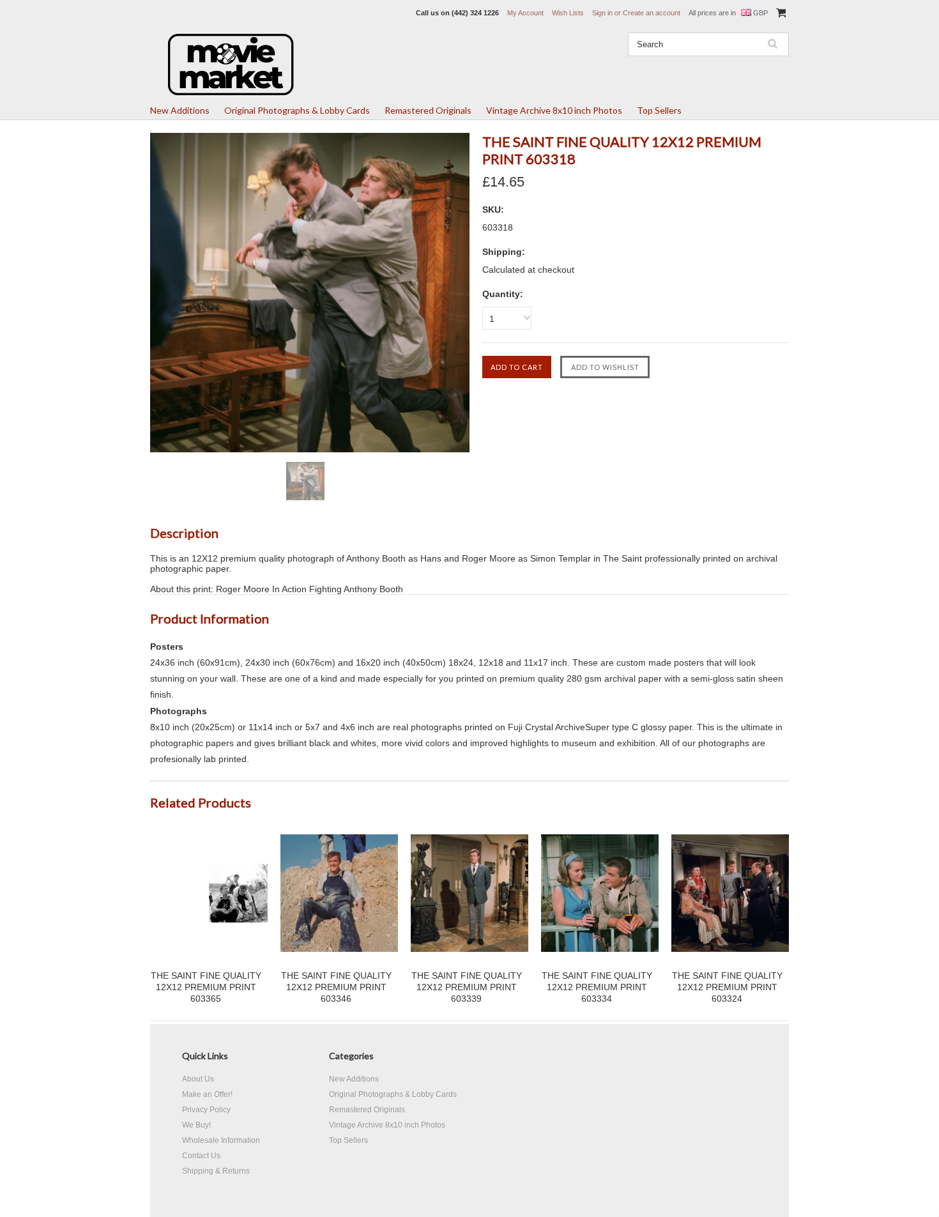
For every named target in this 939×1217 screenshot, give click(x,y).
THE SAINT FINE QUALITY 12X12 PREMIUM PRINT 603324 (727, 987)
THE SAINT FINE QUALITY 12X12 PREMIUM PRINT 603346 (336, 987)
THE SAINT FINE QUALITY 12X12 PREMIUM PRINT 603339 (466, 987)
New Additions (180, 110)
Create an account (651, 13)
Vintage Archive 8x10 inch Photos (554, 110)
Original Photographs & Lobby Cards (297, 110)
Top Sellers (659, 110)
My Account (525, 13)
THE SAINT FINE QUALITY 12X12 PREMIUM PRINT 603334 (597, 987)
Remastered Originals (428, 110)
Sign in (602, 13)
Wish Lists (568, 13)
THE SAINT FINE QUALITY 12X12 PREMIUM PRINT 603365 (206, 987)
